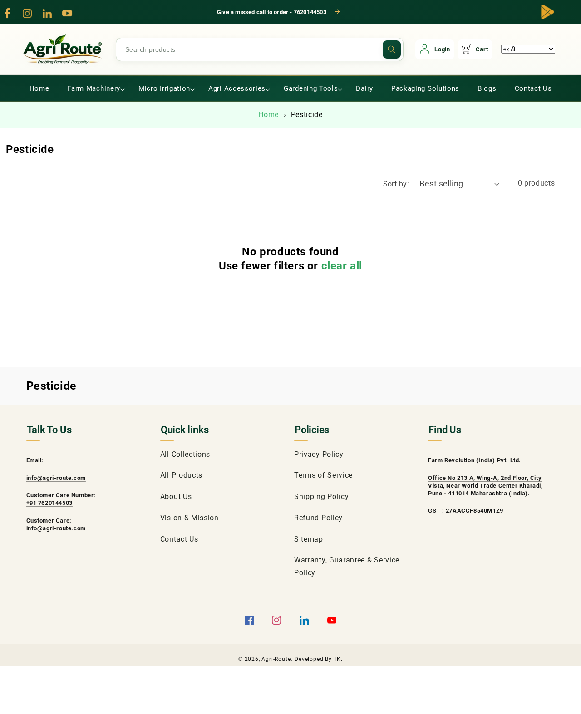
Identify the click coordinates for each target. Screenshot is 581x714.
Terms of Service (323, 475)
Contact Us (179, 539)
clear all (341, 265)
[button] (94, 88)
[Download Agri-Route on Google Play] (547, 12)
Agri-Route (275, 659)
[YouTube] (67, 13)
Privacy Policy (319, 454)
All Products (181, 475)
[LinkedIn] (47, 13)
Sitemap (308, 539)
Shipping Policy (321, 496)
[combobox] (259, 49)
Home (268, 114)
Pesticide (307, 114)
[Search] (392, 49)
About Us (176, 496)
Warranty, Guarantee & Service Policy (346, 566)
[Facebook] (7, 13)
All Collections (185, 454)
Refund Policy (318, 517)
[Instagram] (27, 13)
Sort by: (396, 184)
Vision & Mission (189, 517)
